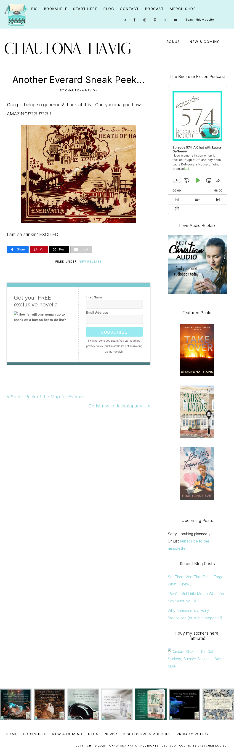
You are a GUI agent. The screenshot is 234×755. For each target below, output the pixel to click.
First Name (94, 297)
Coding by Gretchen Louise (203, 745)
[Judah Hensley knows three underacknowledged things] (16, 704)
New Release (90, 261)
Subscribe (114, 332)
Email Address (97, 312)
